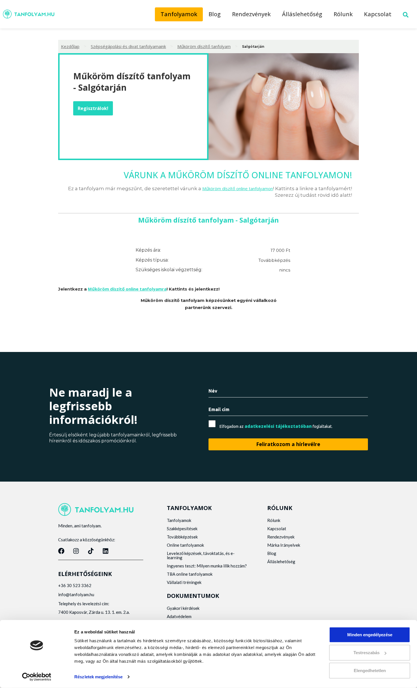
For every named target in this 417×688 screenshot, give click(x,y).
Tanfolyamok (179, 14)
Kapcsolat (377, 14)
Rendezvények (251, 14)
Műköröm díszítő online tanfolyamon (237, 188)
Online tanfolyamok (185, 545)
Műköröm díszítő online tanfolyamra (127, 289)
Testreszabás (366, 652)
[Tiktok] (91, 551)
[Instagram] (76, 551)
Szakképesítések (182, 528)
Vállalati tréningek (184, 582)
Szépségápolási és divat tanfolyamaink (128, 46)
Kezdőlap (70, 46)
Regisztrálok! (93, 108)
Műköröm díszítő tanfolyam (204, 46)
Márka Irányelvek (283, 545)
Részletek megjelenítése (98, 676)
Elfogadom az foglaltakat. (276, 426)
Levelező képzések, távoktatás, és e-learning (201, 555)
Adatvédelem (179, 616)
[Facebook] (61, 551)
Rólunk (343, 14)
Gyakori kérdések (183, 608)
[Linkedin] (105, 551)
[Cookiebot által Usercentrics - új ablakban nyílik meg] (37, 677)
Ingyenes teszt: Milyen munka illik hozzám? (207, 565)
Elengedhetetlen (370, 670)
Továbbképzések (182, 536)
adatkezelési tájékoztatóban (278, 426)
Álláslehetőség (302, 14)
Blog (214, 14)
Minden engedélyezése (369, 634)
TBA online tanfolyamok (189, 574)
